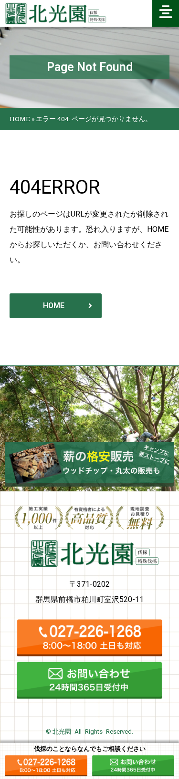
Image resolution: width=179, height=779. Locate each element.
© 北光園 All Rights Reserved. (89, 731)
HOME (20, 118)
